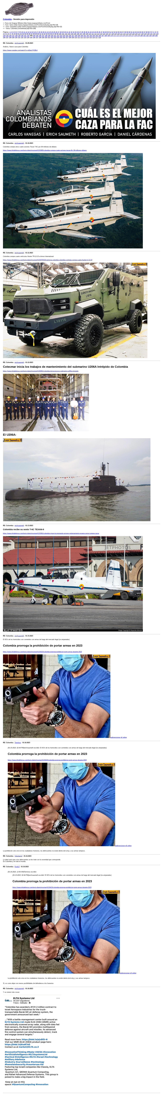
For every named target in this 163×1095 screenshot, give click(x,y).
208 (70, 37)
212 (81, 37)
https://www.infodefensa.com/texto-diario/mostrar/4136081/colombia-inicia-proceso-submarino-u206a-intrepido (40, 371)
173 (120, 35)
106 (78, 34)
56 (121, 32)
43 (93, 32)
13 (28, 32)
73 (157, 32)
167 (102, 35)
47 (101, 32)
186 (4, 37)
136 (10, 35)
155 (67, 35)
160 (82, 35)
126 (136, 34)
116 (107, 34)
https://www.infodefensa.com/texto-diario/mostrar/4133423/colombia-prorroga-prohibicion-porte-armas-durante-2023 (42, 652)
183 (150, 35)
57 (123, 32)
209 (73, 37)
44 (95, 32)
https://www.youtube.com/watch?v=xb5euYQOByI (20, 50)
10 (22, 32)
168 (105, 35)
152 (58, 35)
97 (53, 34)
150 (52, 35)
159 (79, 35)
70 (151, 32)
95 (49, 34)
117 (110, 34)
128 (142, 34)
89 (36, 34)
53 (114, 32)
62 (134, 32)
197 (37, 37)
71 (153, 32)
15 (33, 32)
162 (88, 35)
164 (93, 35)
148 (46, 35)
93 (44, 34)
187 (7, 37)
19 (41, 32)
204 (58, 37)
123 (127, 34)
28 (61, 32)
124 (130, 34)
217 (96, 37)
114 (101, 34)
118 (112, 34)
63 (136, 32)
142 (28, 35)
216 (93, 37)
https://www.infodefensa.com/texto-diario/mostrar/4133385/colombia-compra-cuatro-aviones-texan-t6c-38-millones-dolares (45, 150)
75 (6, 34)
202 (52, 37)
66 (142, 32)
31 (67, 32)
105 (75, 34)
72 (155, 32)
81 (19, 34)
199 (43, 37)
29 (63, 32)
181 (144, 35)
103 (69, 34)
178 (135, 35)
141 (25, 35)
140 (22, 35)
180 (141, 35)
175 (126, 35)
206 (64, 37)
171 (114, 35)
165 (96, 35)
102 (66, 34)
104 (72, 34)
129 (145, 34)
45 (97, 32)
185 (156, 35)
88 (34, 34)
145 (37, 35)
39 (84, 32)
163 (90, 35)
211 (79, 37)
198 (40, 37)
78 (12, 34)
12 (26, 32)
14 (31, 32)
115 (104, 34)
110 (90, 34)
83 (23, 34)
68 (146, 32)
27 (58, 32)
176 (129, 35)
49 (106, 32)
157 (73, 35)
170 (111, 35)
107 (81, 34)
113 (98, 34)
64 (138, 32)
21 (46, 32)
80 (17, 34)
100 (60, 34)
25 (54, 32)
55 (119, 32)
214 (87, 37)
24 (52, 32)
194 (28, 37)
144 (34, 35)
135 (7, 35)
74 (4, 34)
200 (46, 37)
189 (13, 37)
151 (55, 35)
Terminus (18, 743)
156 (70, 35)
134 (4, 35)
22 (48, 32)
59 (127, 32)
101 (63, 34)
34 (73, 32)
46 (99, 32)
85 (27, 34)
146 (40, 35)
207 (67, 37)
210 (76, 37)
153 (61, 35)
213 (84, 37)
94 (47, 34)
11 (24, 32)
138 (16, 35)
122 (124, 34)
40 (86, 32)
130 (148, 34)
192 (22, 37)
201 (49, 37)
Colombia (7, 19)
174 (123, 35)
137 (13, 35)
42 (91, 32)
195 (31, 37)
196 (34, 37)
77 (10, 34)
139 (19, 35)
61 (131, 32)
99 (57, 34)
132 (154, 34)
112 (95, 34)
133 (157, 34)
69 (149, 32)
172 (117, 35)
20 (43, 32)
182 (147, 35)
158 (76, 35)
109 (87, 34)
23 (50, 32)
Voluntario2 (18, 856)
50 (108, 32)
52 (112, 32)
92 (42, 34)
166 (99, 35)
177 (132, 35)
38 (82, 32)
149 (49, 35)
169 (108, 35)
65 (140, 32)
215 (90, 37)
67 (144, 32)
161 (85, 35)
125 (133, 34)
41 (88, 32)
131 (151, 34)
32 (69, 32)
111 (93, 34)
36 (78, 32)
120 (118, 34)
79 (14, 34)
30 (65, 32)
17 (37, 32)
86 (29, 34)
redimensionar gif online (118, 737)
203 (55, 37)
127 (139, 34)
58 (125, 32)
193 (25, 37)
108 (84, 34)
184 (153, 35)
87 (32, 34)
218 (99, 37)
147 (43, 35)
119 (115, 34)
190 (16, 37)
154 (64, 35)
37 (80, 32)
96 (51, 34)
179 (138, 35)
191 (19, 37)
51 (110, 32)
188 (10, 37)
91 (40, 34)
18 (39, 32)
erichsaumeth (19, 43)
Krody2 (17, 867)
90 (38, 34)
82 (21, 34)
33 (71, 32)
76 (8, 34)
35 (76, 32)
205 (61, 37)
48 (104, 32)
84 (25, 34)
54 (116, 32)
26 (56, 32)
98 (55, 34)
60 (129, 32)
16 (35, 32)
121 (121, 34)
